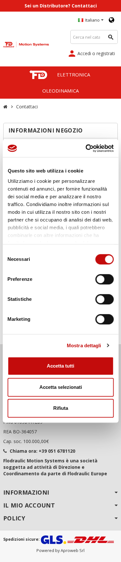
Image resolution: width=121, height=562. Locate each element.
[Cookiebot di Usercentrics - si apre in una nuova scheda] (86, 148)
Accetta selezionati (60, 387)
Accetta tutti (60, 366)
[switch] (104, 279)
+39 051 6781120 (57, 451)
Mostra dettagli (84, 345)
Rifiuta (60, 408)
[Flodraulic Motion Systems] (26, 44)
